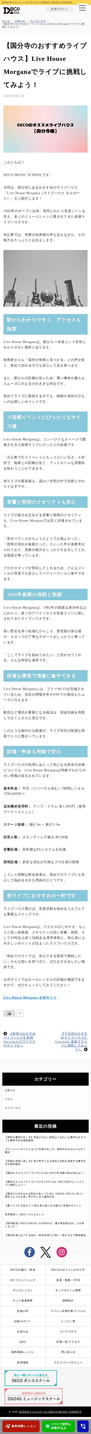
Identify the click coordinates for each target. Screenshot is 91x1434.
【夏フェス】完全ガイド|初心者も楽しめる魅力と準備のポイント (43, 1205)
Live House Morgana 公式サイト (30, 997)
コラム (9, 1099)
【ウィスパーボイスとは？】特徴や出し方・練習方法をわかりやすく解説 (45, 1150)
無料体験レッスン (23, 1426)
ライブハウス (13, 1108)
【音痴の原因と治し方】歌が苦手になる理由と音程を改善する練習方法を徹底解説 (45, 1162)
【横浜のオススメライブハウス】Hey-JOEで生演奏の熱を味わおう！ (45, 1173)
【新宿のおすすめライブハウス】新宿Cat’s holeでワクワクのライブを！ (20, 1039)
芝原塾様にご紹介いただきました (24, 1214)
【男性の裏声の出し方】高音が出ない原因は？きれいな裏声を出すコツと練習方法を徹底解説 (45, 1139)
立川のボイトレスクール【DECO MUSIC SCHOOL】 (50, 1411)
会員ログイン (59, 8)
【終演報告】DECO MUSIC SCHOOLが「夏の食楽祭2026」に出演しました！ (44, 1225)
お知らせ (10, 1090)
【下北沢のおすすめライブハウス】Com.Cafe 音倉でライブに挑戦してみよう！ (71, 1041)
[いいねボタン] (9, 1013)
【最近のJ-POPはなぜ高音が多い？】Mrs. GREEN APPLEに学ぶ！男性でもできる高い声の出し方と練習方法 (44, 1195)
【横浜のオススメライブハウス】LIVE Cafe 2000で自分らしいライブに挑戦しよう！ (44, 1183)
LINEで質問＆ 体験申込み (61, 1426)
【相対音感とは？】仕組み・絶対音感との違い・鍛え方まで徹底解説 (45, 1235)
